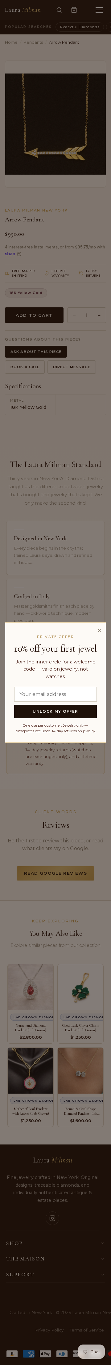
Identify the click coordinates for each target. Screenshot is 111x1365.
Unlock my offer (55, 711)
